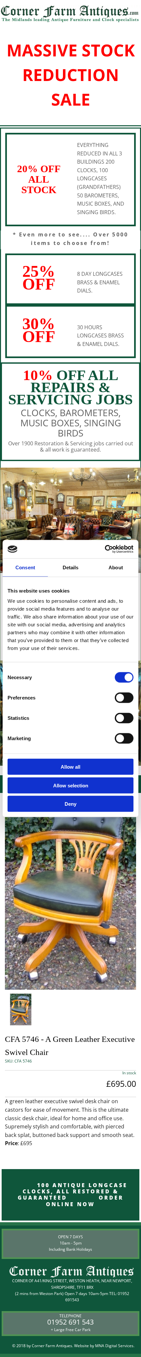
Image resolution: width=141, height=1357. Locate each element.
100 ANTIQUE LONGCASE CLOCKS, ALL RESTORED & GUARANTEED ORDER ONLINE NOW (70, 1195)
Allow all (70, 767)
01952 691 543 (70, 1322)
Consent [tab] (25, 567)
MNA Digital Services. (114, 1345)
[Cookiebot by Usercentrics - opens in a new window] (104, 549)
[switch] (124, 698)
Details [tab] (71, 567)
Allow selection (70, 785)
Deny (70, 804)
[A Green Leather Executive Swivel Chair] (70, 891)
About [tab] (116, 567)
